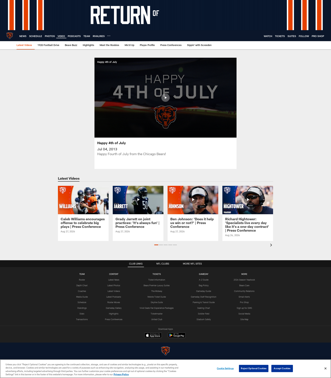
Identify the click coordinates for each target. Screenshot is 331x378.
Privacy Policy (121, 374)
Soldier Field (203, 313)
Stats (81, 313)
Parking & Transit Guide (204, 302)
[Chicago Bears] (165, 351)
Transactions (82, 319)
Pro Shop (244, 302)
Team (82, 274)
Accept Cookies (282, 368)
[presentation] (271, 245)
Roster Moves (113, 302)
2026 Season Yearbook (244, 279)
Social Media (244, 313)
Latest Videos (114, 291)
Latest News (113, 279)
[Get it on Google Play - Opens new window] (176, 337)
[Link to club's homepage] (10, 36)
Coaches (82, 291)
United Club (156, 319)
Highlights (113, 313)
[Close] (325, 368)
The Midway (156, 291)
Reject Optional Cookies (254, 368)
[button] (165, 98)
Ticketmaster (157, 313)
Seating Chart (203, 308)
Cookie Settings (225, 368)
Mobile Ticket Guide (157, 297)
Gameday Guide (203, 291)
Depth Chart (82, 285)
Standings (82, 308)
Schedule (82, 302)
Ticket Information (156, 279)
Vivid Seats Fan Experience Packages (157, 308)
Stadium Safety (204, 319)
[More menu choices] (108, 35)
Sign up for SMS (244, 308)
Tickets (157, 274)
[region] (165, 368)
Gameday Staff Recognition (203, 297)
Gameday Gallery (114, 308)
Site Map (244, 319)
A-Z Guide (203, 279)
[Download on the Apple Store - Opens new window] (153, 336)
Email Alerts (244, 297)
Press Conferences (113, 319)
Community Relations (244, 291)
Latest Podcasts (113, 297)
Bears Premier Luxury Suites (157, 285)
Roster (82, 279)
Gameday (203, 274)
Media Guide (82, 297)
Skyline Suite (157, 302)
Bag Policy (204, 285)
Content (113, 274)
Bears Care (244, 285)
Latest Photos (113, 285)
